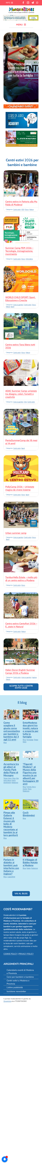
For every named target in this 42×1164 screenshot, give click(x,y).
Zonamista (7, 1001)
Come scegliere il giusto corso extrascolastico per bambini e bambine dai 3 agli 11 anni (12, 731)
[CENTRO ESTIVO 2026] (21, 131)
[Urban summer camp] (21, 503)
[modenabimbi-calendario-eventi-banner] (21, 105)
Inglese (34, 677)
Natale (28, 868)
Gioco (27, 209)
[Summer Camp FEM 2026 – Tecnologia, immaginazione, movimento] (21, 218)
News (29, 789)
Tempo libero (8, 778)
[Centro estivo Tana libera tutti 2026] (21, 314)
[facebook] (23, 3)
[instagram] (28, 3)
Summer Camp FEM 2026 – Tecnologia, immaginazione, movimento (19, 251)
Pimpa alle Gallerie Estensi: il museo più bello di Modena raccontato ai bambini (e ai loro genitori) (11, 824)
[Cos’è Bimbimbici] (30, 804)
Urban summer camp (15, 533)
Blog (5, 742)
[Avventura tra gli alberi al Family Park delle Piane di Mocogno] (11, 756)
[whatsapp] (37, 3)
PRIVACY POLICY (26, 954)
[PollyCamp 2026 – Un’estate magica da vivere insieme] (21, 456)
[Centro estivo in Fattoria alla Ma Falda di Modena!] (21, 171)
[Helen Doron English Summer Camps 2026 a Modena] (21, 640)
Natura (31, 209)
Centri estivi (17, 209)
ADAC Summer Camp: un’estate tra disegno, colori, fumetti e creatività (21, 393)
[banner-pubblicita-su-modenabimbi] (20, 16)
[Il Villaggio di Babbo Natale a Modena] (30, 852)
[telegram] (33, 3)
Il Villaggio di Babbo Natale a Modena (30, 862)
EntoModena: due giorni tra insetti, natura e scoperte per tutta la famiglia (20, 69)
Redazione (15, 782)
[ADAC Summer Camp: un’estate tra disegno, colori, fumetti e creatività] (21, 361)
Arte (25, 402)
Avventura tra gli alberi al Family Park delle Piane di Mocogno (11, 769)
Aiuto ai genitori (18, 305)
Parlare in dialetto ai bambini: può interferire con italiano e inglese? (11, 866)
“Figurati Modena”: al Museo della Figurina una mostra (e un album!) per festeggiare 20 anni (30, 773)
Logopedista (11, 877)
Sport (12, 307)
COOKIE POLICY (10, 954)
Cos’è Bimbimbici (29, 814)
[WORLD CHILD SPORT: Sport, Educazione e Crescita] (21, 267)
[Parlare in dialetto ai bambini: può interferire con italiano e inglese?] (11, 852)
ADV (22, 209)
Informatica (29, 259)
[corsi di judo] (21, 113)
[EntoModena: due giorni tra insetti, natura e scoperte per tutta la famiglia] (30, 715)
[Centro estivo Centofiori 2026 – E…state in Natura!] (21, 593)
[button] (5, 67)
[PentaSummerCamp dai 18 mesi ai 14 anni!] (21, 410)
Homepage (29, 740)
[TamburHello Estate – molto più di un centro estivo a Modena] (21, 547)
